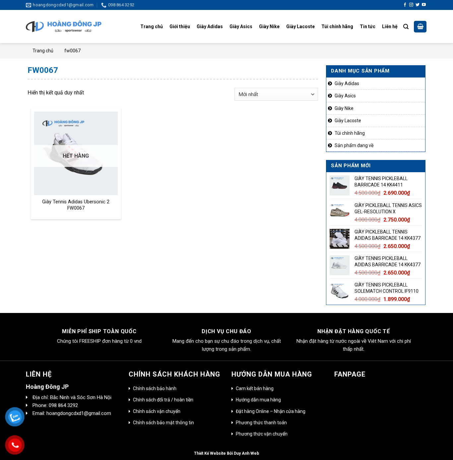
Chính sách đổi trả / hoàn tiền (163, 399)
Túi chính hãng (337, 26)
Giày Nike (269, 26)
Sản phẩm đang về (354, 145)
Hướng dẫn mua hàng (258, 399)
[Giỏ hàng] (420, 27)
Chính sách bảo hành (154, 388)
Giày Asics (240, 26)
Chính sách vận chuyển (156, 411)
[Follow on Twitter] (418, 5)
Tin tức (367, 26)
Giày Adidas (210, 26)
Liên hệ (390, 26)
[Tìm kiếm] (406, 26)
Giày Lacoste (300, 26)
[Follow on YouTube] (424, 5)
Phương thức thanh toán (261, 422)
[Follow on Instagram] (411, 5)
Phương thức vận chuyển (262, 433)
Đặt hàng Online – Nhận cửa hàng (270, 411)
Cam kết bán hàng (255, 388)
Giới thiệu (179, 26)
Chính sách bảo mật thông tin (163, 422)
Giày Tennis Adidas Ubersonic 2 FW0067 (75, 205)
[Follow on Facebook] (405, 5)
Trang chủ (151, 26)
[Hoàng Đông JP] (63, 27)
